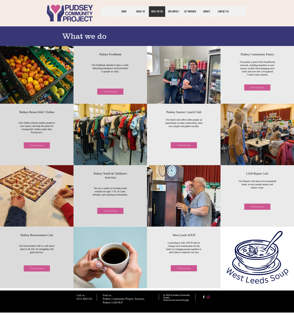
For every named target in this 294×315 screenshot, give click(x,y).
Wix (187, 300)
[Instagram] (208, 297)
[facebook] (204, 297)
